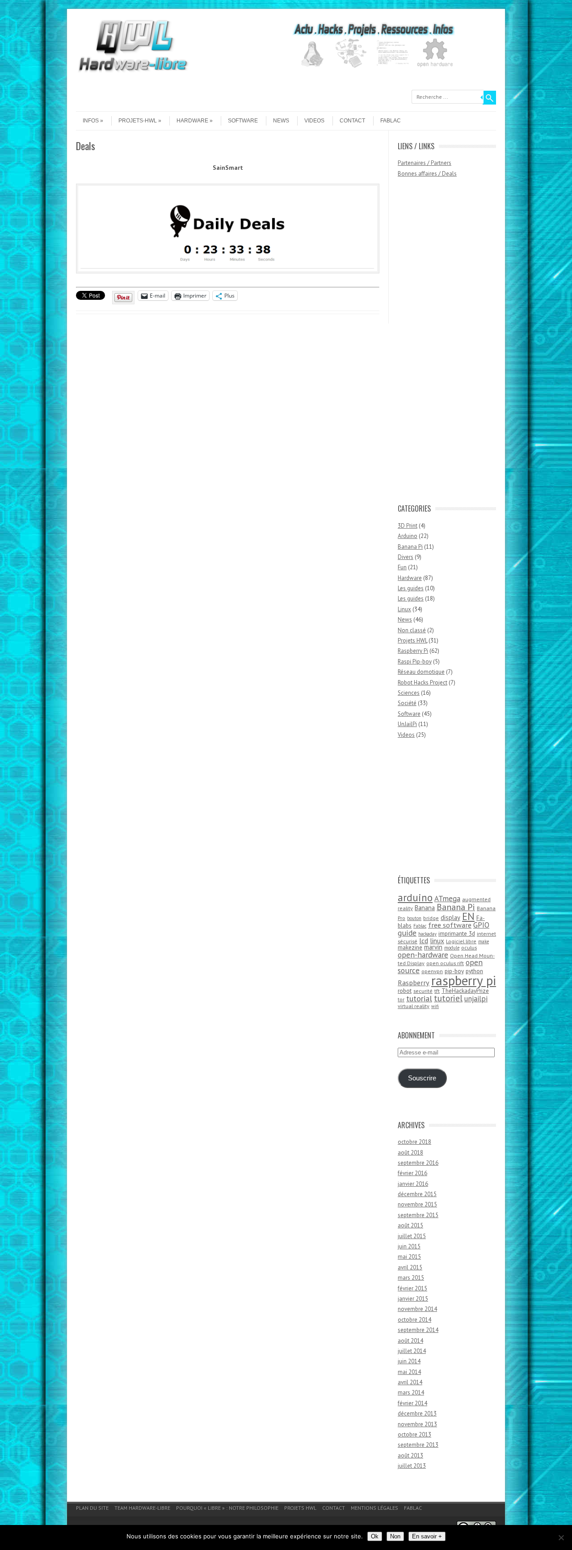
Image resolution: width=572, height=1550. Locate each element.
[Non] (560, 1537)
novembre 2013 (417, 1424)
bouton (414, 918)
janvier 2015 (413, 1298)
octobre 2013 (414, 1434)
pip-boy (454, 971)
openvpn (432, 971)
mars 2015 (411, 1277)
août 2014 (410, 1340)
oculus (469, 947)
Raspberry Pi (413, 651)
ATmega (447, 898)
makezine (410, 947)
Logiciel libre (461, 941)
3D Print (407, 525)
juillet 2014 (412, 1351)
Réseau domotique (421, 672)
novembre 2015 (417, 1204)
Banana (425, 907)
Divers (405, 557)
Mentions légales (374, 1507)
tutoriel (448, 998)
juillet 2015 (412, 1236)
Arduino (407, 536)
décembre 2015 (417, 1194)
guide (407, 933)
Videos (314, 121)
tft (437, 990)
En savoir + (427, 1536)
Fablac (390, 121)
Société (407, 703)
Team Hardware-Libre (142, 1507)
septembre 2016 (418, 1163)
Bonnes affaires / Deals (427, 173)
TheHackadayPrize (465, 991)
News (281, 121)
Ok (375, 1536)
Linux (404, 609)
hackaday (427, 934)
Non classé (412, 630)
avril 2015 (410, 1267)
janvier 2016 (413, 1184)
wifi (435, 1006)
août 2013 (410, 1455)
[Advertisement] (433, 345)
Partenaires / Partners (424, 163)
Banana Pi (410, 546)
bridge (431, 918)
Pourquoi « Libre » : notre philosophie (227, 1507)
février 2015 (412, 1288)
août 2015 (410, 1225)
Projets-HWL (137, 121)
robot (405, 991)
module (451, 948)
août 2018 (410, 1152)
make (483, 941)
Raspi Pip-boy (415, 661)
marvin (433, 947)
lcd (423, 940)
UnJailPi (407, 724)
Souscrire (422, 1078)
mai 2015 (409, 1256)
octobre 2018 (414, 1142)
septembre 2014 (418, 1330)
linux (437, 940)
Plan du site (92, 1507)
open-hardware (423, 954)
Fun (402, 567)
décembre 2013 (417, 1413)
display (450, 917)
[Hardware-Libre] (132, 71)
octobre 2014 (414, 1319)
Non (395, 1536)
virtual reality (413, 1006)
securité (423, 990)
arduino (415, 897)
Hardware (192, 121)
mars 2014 (411, 1392)
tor (401, 999)
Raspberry (413, 982)
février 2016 (412, 1173)
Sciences (409, 693)
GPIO (481, 925)
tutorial (419, 998)
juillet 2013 (412, 1466)
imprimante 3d (456, 933)
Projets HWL (412, 640)
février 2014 (412, 1403)
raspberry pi (463, 980)
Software (243, 121)
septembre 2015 (418, 1215)
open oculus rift (445, 963)
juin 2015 (409, 1246)
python (474, 971)
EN (468, 916)
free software (449, 924)
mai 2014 (409, 1372)
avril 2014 (410, 1382)
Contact (352, 121)
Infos (91, 121)
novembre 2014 (417, 1309)
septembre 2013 (418, 1445)
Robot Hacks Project (422, 682)
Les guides (411, 588)
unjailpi (476, 999)
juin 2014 (409, 1361)
